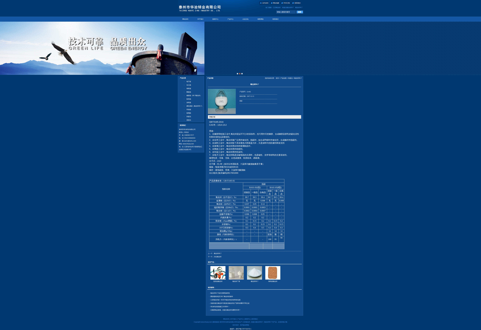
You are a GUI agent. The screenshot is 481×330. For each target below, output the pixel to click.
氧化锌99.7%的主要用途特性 (220, 293)
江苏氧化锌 (277, 7)
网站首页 (185, 19)
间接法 (189, 116)
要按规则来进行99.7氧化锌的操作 (221, 296)
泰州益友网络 (244, 325)
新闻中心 (215, 19)
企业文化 (246, 19)
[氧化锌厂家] (236, 273)
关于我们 (200, 19)
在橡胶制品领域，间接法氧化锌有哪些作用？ (225, 310)
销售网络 (261, 19)
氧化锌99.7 (298, 7)
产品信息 (283, 78)
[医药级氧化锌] (217, 273)
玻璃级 (189, 113)
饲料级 (189, 88)
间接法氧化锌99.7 (288, 7)
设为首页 (265, 3)
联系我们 (298, 3)
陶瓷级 (189, 92)
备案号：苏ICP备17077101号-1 (240, 329)
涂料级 (189, 102)
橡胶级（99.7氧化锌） (194, 95)
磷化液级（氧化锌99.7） (195, 106)
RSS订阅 (287, 3)
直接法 (189, 120)
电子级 (189, 81)
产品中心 (230, 19)
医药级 (189, 99)
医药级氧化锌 (217, 281)
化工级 (189, 85)
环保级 (189, 109)
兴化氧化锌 (217, 257)
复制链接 (216, 322)
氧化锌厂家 (236, 281)
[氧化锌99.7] (254, 273)
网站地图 (276, 3)
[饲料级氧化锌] (272, 273)
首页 (277, 78)
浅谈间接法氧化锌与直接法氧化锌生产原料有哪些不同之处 (230, 303)
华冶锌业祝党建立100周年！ (220, 306)
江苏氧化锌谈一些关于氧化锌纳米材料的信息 (225, 300)
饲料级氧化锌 (272, 281)
